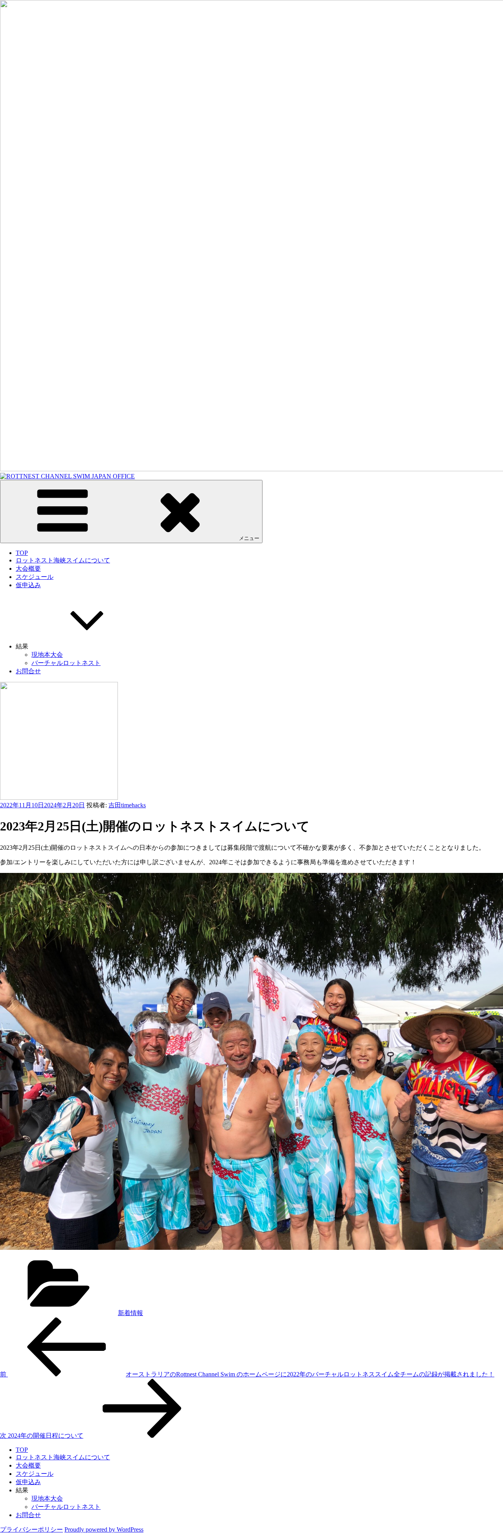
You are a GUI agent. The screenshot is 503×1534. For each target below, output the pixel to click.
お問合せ (28, 671)
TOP (22, 552)
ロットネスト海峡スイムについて (63, 560)
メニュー (249, 538)
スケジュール (34, 576)
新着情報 (130, 1313)
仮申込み (28, 585)
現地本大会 (47, 654)
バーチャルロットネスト (66, 663)
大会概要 (28, 568)
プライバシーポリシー (31, 1529)
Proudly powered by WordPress (103, 1529)
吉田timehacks (127, 805)
